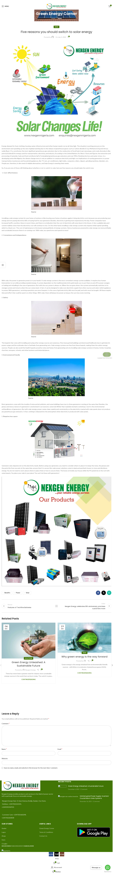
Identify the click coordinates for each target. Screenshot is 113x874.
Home (53, 18)
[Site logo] (56, 6)
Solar (27, 593)
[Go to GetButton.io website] (107, 871)
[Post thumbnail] (62, 788)
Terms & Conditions (46, 832)
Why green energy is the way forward (84, 656)
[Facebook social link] (104, 1)
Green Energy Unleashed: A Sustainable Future (28, 664)
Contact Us (43, 836)
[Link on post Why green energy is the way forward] (84, 638)
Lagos (4, 832)
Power (18, 593)
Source (33, 212)
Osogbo (4, 844)
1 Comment (83, 789)
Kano (3, 840)
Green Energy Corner (46, 828)
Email (60, 749)
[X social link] (107, 1)
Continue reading (28, 679)
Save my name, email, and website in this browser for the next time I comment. (31, 768)
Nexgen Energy (30, 670)
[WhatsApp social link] (109, 593)
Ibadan (4, 828)
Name (4, 749)
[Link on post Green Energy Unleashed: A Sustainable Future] (28, 640)
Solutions (28, 658)
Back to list (56, 606)
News (60, 18)
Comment (6, 723)
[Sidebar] (3, 265)
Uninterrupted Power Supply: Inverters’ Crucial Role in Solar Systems (94, 797)
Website (5, 758)
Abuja (4, 836)
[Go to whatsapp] (107, 867)
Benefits (7, 593)
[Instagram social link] (110, 1)
